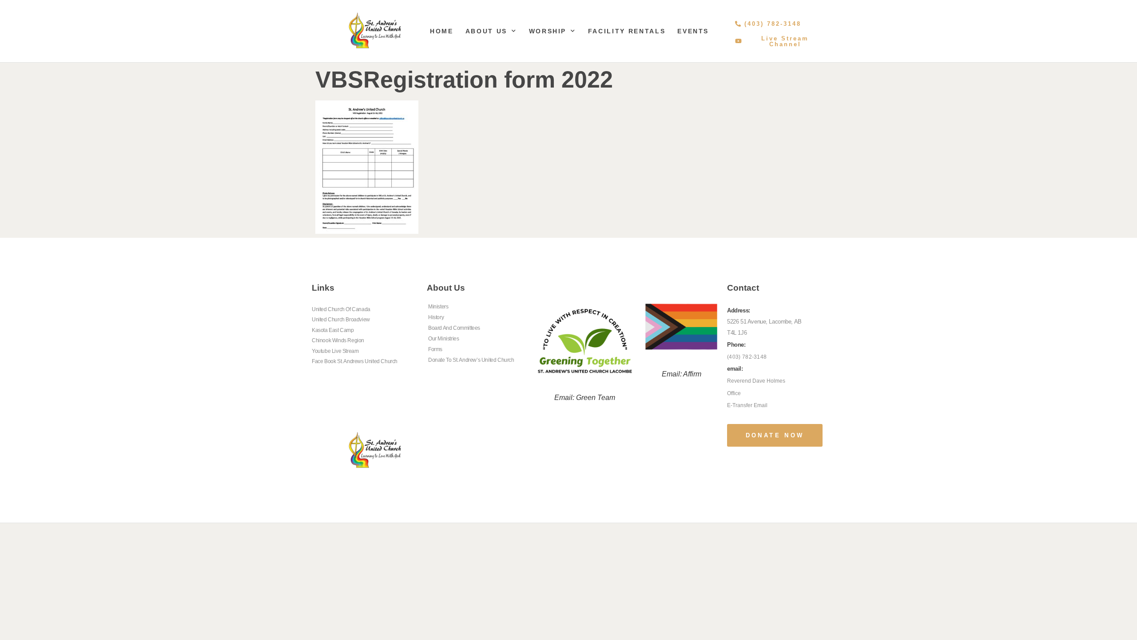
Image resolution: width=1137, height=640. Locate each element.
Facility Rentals (626, 31)
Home (441, 31)
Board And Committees (454, 328)
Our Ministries (443, 339)
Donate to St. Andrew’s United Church (471, 360)
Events (693, 31)
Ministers (438, 307)
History (436, 317)
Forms (435, 349)
